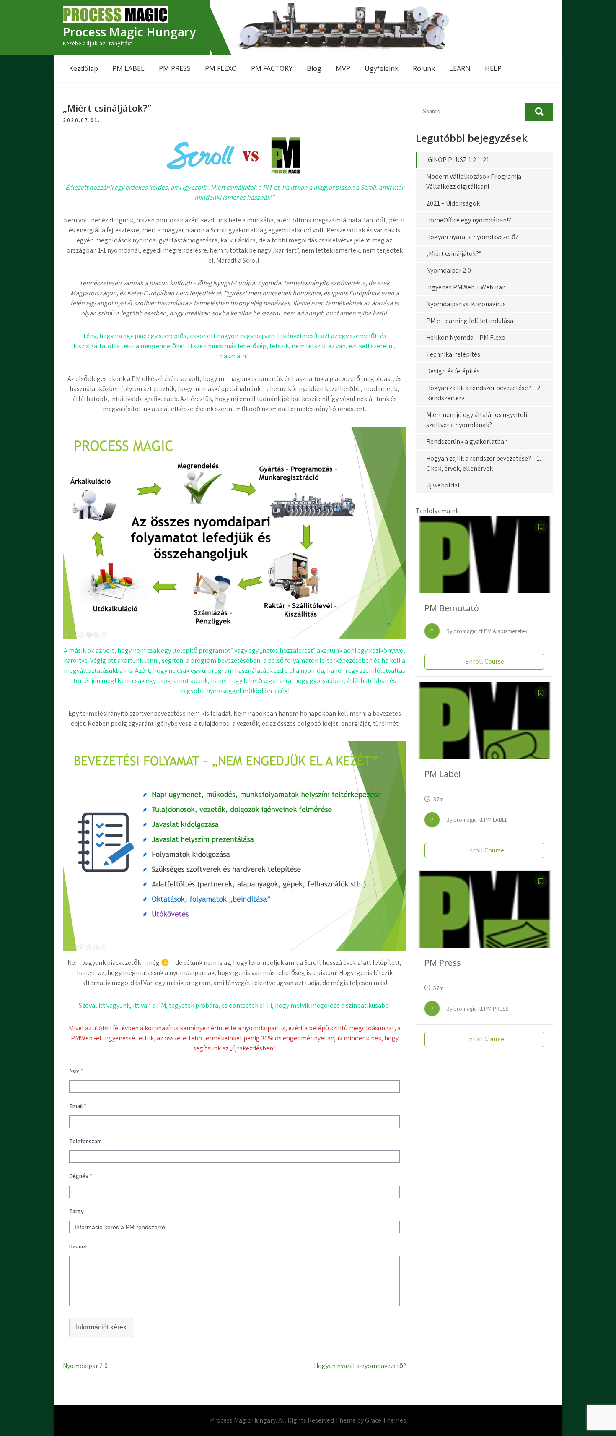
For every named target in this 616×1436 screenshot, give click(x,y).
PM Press (442, 962)
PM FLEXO (221, 68)
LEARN (460, 68)
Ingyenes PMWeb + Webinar (465, 287)
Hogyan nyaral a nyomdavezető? (360, 1365)
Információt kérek (101, 1327)
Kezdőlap (83, 68)
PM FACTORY (271, 68)
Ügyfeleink (382, 68)
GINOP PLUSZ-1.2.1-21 (458, 159)
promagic (465, 631)
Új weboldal (443, 485)
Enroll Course (484, 661)
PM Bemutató (451, 608)
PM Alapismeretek (506, 631)
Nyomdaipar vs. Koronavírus (466, 304)
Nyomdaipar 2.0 (85, 1365)
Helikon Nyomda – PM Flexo (465, 337)
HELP (493, 68)
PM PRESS (175, 68)
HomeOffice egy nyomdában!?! (469, 220)
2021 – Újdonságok (453, 203)
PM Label (442, 773)
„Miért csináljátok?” (453, 253)
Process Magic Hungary (129, 32)
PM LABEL (128, 68)
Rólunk (424, 68)
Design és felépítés (453, 371)
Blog (314, 68)
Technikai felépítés (453, 354)
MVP (343, 68)
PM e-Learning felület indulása (469, 320)
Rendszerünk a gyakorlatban (467, 441)
